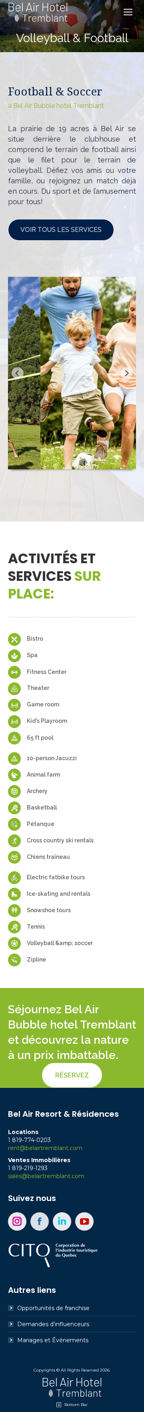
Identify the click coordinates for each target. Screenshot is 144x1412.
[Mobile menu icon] (128, 12)
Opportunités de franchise (53, 1308)
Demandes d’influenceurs (53, 1324)
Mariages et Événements (52, 1340)
